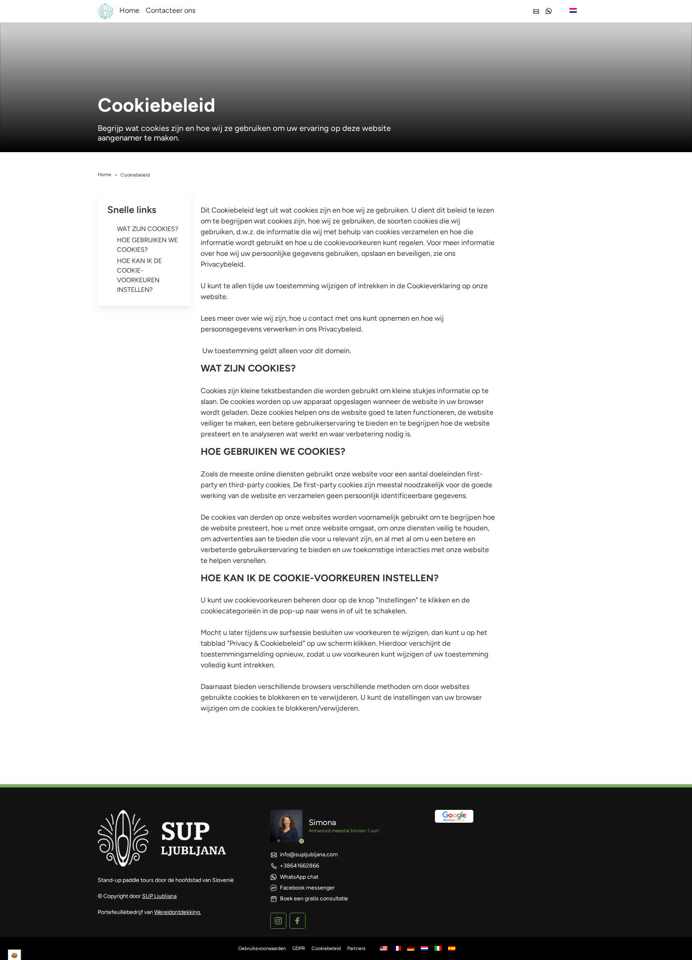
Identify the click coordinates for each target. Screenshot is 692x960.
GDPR (298, 948)
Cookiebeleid (326, 948)
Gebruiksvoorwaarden (262, 948)
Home (129, 10)
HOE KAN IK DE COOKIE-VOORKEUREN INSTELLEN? (139, 275)
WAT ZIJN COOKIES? (147, 229)
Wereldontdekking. (177, 912)
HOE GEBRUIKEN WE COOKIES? (147, 244)
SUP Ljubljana (159, 896)
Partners (356, 948)
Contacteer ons (170, 10)
